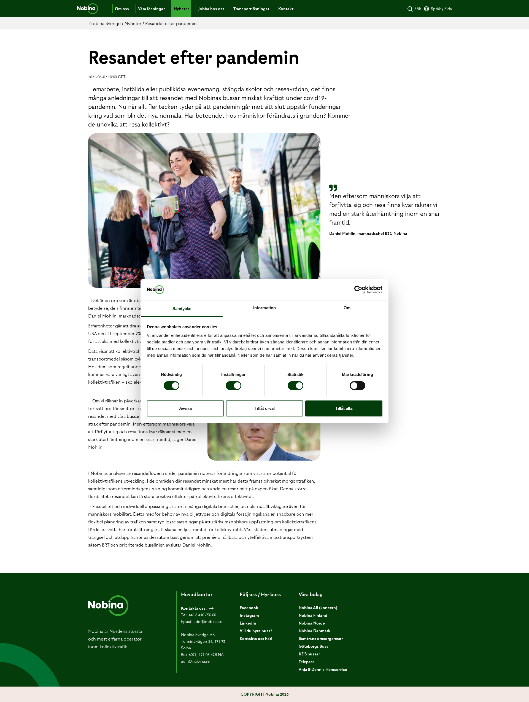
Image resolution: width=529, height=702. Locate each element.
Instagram (249, 615)
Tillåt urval (265, 408)
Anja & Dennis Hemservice (323, 669)
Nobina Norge (312, 623)
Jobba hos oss (211, 9)
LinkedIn (248, 623)
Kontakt (285, 9)
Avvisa (185, 408)
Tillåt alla (343, 408)
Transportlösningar (251, 9)
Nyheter (181, 9)
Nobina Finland (313, 615)
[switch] (233, 385)
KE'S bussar (309, 654)
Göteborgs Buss (313, 646)
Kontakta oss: (194, 608)
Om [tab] (347, 307)
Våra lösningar (151, 9)
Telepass (307, 662)
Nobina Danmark (314, 631)
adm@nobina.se (208, 621)
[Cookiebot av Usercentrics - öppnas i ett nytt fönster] (358, 290)
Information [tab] (264, 307)
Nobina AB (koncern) (318, 607)
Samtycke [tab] (181, 308)
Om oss (122, 9)
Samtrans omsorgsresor (321, 638)
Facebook (249, 607)
